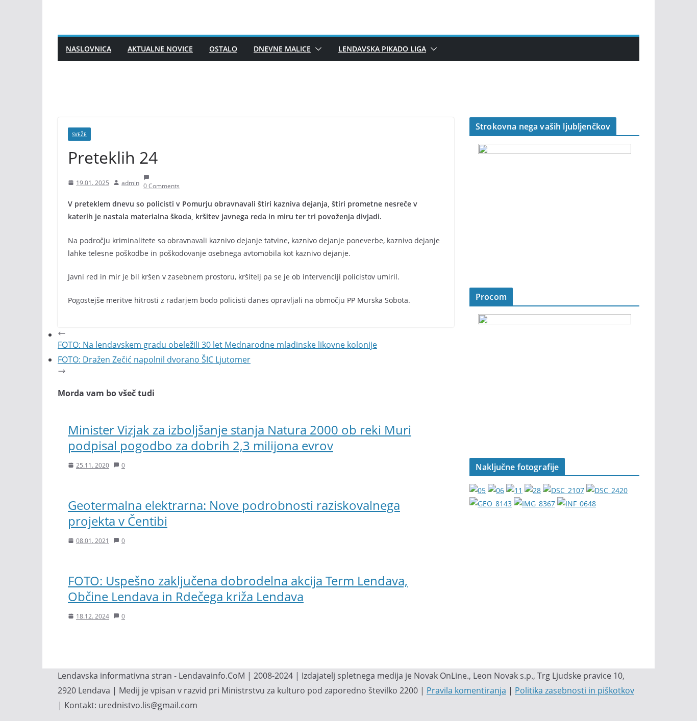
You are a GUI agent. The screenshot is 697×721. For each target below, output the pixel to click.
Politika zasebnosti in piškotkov (574, 690)
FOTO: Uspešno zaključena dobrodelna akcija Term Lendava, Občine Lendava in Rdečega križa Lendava (238, 588)
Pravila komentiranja (466, 690)
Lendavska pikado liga (382, 49)
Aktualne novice (160, 49)
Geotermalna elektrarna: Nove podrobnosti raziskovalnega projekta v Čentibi (234, 513)
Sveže (79, 134)
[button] (316, 49)
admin (130, 182)
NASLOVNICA (88, 49)
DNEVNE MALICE (282, 49)
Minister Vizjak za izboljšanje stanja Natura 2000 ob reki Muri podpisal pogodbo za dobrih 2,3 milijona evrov (239, 437)
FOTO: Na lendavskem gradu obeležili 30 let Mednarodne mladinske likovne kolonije (217, 344)
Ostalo (223, 49)
